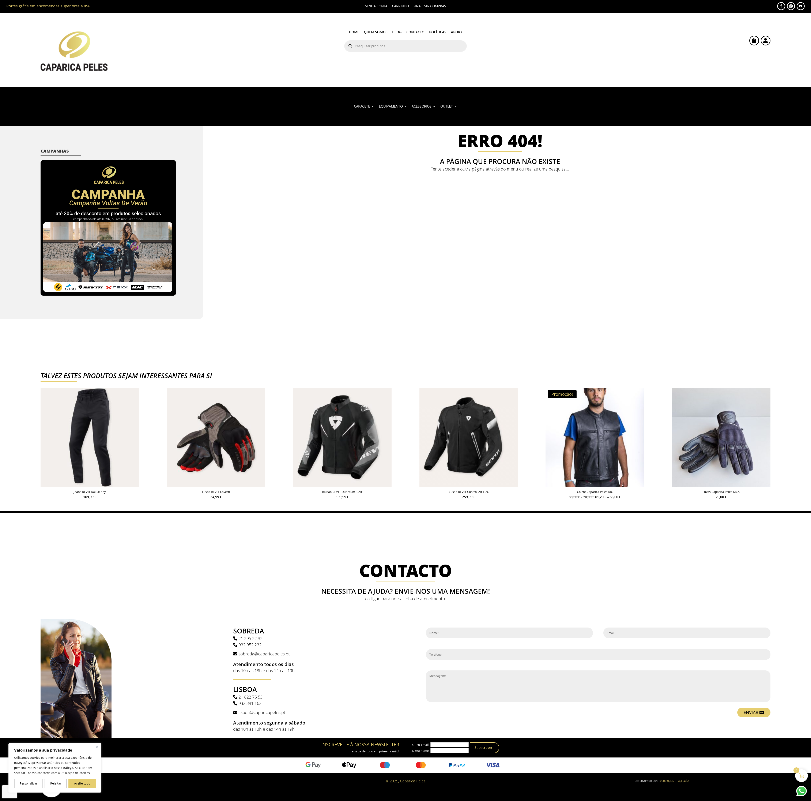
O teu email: (421, 745)
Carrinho (400, 6)
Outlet (446, 107)
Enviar (751, 712)
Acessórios (421, 107)
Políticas (437, 32)
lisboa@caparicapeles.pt (261, 712)
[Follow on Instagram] (791, 6)
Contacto (415, 32)
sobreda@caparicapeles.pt (264, 654)
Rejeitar (55, 783)
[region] (54, 768)
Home (354, 32)
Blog (397, 32)
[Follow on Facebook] (781, 6)
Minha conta (376, 6)
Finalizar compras (430, 6)
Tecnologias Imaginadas (674, 781)
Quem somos (376, 32)
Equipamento (391, 107)
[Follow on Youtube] (801, 6)
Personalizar (28, 783)
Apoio (456, 32)
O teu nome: (421, 751)
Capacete (362, 107)
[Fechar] (96, 746)
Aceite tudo (82, 783)
